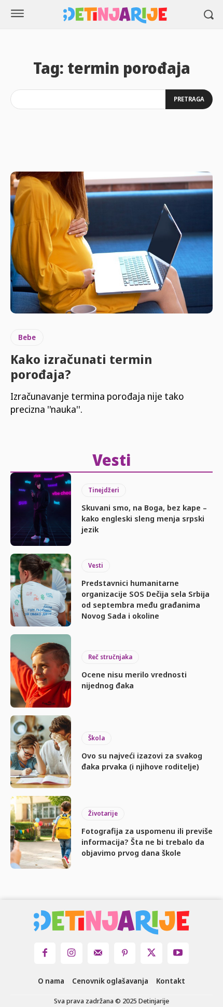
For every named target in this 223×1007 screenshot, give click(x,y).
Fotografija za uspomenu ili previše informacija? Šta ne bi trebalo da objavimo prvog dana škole (147, 842)
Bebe (27, 337)
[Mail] (98, 953)
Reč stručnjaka (110, 656)
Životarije (103, 813)
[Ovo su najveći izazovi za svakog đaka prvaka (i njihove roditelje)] (40, 751)
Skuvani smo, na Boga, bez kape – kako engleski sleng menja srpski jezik (144, 518)
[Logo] (115, 15)
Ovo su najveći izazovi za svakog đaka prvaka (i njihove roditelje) (141, 760)
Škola (96, 738)
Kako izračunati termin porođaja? (81, 366)
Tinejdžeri (103, 490)
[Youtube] (178, 953)
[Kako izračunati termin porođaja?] (111, 242)
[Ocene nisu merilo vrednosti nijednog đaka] (40, 670)
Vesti (95, 565)
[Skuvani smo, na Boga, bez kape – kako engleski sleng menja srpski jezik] (40, 509)
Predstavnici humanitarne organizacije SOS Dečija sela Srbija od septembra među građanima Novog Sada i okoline (145, 599)
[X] (151, 953)
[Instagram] (71, 953)
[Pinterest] (124, 953)
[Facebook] (44, 953)
